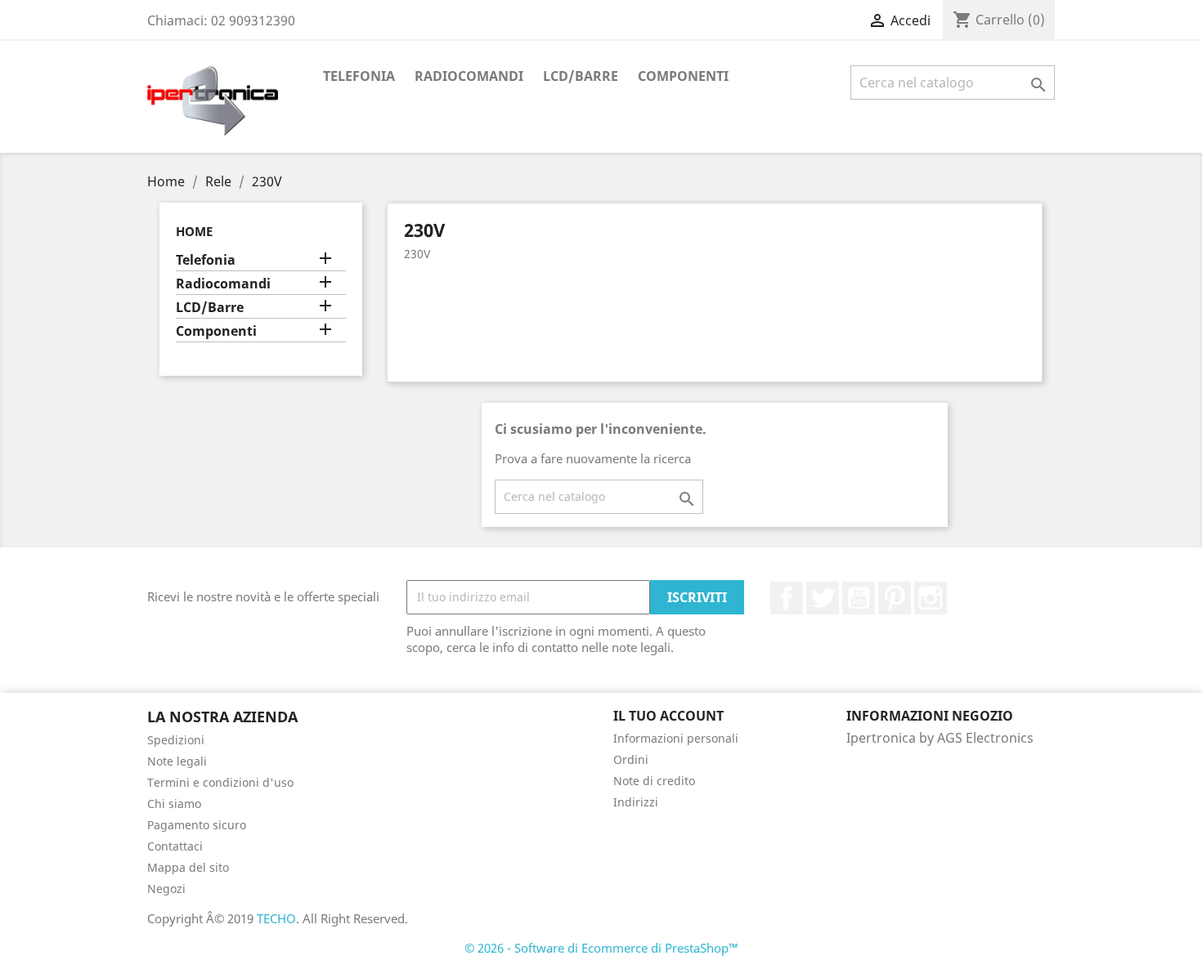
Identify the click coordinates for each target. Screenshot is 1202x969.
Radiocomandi (469, 76)
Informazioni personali (675, 738)
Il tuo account (668, 716)
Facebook (786, 598)
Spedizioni (175, 740)
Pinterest (894, 598)
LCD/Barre (580, 76)
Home (194, 231)
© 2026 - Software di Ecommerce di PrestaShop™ (601, 948)
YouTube (858, 598)
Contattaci (175, 846)
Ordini (630, 759)
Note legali (177, 761)
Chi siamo (174, 803)
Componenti (683, 76)
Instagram (930, 598)
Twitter (822, 598)
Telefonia (359, 76)
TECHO (276, 918)
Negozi (166, 888)
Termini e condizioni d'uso (220, 782)
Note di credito (654, 780)
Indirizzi (635, 802)
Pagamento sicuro (196, 825)
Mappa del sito (188, 867)
